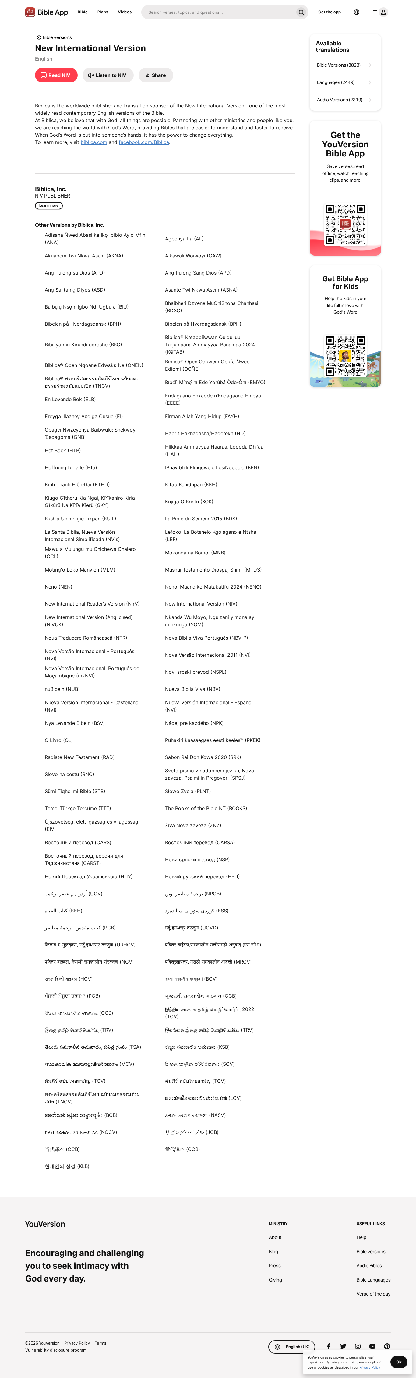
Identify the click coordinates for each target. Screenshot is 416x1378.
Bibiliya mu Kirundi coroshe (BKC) (83, 344)
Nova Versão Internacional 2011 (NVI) (208, 655)
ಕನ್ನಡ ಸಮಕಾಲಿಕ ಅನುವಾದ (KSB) (197, 1047)
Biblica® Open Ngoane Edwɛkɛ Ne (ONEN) (94, 365)
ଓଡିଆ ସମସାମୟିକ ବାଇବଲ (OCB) (79, 1013)
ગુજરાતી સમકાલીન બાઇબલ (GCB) (201, 996)
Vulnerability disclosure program (55, 1350)
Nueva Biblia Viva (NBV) (192, 689)
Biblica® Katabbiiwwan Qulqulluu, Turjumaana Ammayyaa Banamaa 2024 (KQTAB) (210, 344)
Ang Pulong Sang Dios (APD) (198, 273)
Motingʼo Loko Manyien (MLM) (80, 570)
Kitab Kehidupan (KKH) (191, 484)
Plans (102, 11)
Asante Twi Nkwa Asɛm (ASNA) (201, 290)
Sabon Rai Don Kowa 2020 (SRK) (203, 757)
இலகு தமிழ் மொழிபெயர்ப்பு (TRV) (79, 1030)
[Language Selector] (357, 12)
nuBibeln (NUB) (62, 689)
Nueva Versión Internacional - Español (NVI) (209, 706)
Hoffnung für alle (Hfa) (71, 467)
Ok (399, 1361)
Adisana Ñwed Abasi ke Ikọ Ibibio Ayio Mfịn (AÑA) (95, 238)
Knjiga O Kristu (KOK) (189, 501)
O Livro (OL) (59, 740)
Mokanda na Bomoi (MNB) (195, 553)
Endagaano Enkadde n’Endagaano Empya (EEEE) (213, 399)
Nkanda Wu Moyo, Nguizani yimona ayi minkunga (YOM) (210, 621)
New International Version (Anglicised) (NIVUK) (89, 621)
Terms (100, 1343)
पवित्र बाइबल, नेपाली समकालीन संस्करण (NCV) (89, 962)
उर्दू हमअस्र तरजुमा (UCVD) (191, 928)
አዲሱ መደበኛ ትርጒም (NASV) (195, 1115)
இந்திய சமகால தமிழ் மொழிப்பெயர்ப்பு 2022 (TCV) (209, 1013)
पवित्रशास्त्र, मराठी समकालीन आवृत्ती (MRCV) (208, 962)
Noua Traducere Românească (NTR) (86, 638)
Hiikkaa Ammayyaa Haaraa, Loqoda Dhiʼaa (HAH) (214, 450)
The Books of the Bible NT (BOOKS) (206, 808)
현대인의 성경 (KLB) (67, 1166)
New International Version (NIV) (201, 604)
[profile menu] (379, 12)
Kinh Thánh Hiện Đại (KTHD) (77, 484)
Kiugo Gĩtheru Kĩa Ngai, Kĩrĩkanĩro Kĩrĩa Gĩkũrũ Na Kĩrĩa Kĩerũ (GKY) (90, 501)
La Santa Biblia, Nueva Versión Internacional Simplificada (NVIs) (82, 535)
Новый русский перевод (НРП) (202, 876)
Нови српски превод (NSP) (197, 859)
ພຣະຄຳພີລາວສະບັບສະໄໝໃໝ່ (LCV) (203, 1098)
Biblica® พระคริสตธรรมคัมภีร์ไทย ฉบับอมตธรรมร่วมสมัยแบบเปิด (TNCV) (92, 382)
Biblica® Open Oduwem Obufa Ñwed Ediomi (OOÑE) (207, 365)
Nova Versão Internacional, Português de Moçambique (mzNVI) (92, 672)
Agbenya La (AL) (184, 239)
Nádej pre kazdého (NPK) (194, 723)
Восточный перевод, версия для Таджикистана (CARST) (84, 859)
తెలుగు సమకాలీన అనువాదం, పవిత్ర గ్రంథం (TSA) (93, 1047)
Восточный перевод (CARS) (78, 842)
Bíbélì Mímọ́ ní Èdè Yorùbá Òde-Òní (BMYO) (215, 382)
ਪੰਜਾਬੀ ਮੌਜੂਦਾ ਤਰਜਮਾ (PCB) (72, 996)
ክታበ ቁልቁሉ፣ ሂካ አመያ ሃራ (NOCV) (81, 1132)
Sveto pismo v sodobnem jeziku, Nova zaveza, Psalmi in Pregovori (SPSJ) (209, 774)
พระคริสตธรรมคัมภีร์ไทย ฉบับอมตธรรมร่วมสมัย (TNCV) (92, 1098)
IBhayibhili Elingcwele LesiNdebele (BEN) (212, 467)
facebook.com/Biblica (144, 142)
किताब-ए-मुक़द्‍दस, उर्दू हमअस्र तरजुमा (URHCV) (90, 945)
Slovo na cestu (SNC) (69, 774)
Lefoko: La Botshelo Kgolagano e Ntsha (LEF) (210, 535)
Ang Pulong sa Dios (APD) (75, 273)
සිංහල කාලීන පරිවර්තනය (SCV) (200, 1064)
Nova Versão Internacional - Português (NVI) (89, 655)
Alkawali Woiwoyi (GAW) (193, 256)
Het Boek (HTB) (63, 450)
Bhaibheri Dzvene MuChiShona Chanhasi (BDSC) (211, 306)
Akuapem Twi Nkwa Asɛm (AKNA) (84, 256)
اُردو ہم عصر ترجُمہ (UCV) (74, 893)
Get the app (329, 11)
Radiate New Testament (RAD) (80, 757)
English (43, 58)
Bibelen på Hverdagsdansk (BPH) (83, 324)
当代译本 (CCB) (62, 1149)
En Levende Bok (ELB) (70, 399)
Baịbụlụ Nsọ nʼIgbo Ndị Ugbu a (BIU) (87, 307)
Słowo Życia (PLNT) (188, 791)
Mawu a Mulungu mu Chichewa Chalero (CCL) (90, 552)
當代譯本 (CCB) (182, 1149)
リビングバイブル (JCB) (192, 1132)
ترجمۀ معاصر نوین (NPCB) (193, 893)
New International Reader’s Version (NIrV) (92, 604)
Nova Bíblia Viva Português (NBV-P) (206, 638)
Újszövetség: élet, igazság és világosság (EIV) (91, 825)
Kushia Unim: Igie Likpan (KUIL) (80, 519)
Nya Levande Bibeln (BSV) (75, 723)
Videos (125, 11)
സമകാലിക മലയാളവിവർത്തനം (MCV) (89, 1064)
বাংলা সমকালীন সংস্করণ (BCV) (191, 979)
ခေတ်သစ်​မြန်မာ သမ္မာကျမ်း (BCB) (81, 1115)
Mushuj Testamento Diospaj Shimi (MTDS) (213, 570)
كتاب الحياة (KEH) (64, 911)
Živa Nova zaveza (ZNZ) (193, 825)
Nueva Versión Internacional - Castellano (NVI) (92, 706)
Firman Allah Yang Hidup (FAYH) (202, 416)
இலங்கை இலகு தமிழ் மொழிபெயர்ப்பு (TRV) (209, 1030)
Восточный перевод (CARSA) (200, 842)
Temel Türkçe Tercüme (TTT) (78, 808)
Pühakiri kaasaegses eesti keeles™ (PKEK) (213, 740)
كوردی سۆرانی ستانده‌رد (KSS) (197, 911)
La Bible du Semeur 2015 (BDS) (201, 519)
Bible (83, 11)
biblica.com (94, 142)
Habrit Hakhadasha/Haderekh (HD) (205, 433)
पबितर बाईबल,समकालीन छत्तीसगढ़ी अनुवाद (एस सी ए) (213, 945)
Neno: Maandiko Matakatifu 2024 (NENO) (213, 587)
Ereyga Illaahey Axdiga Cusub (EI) (84, 416)
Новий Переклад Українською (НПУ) (89, 876)
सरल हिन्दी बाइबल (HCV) (69, 979)
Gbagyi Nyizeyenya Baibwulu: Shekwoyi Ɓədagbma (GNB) (91, 433)
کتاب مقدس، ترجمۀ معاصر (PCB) (80, 928)
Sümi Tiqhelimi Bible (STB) (75, 791)
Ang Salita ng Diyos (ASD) (75, 290)
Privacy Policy (77, 1343)
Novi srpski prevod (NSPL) (196, 672)
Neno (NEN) (58, 587)
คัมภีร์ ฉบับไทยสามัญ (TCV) (75, 1081)
